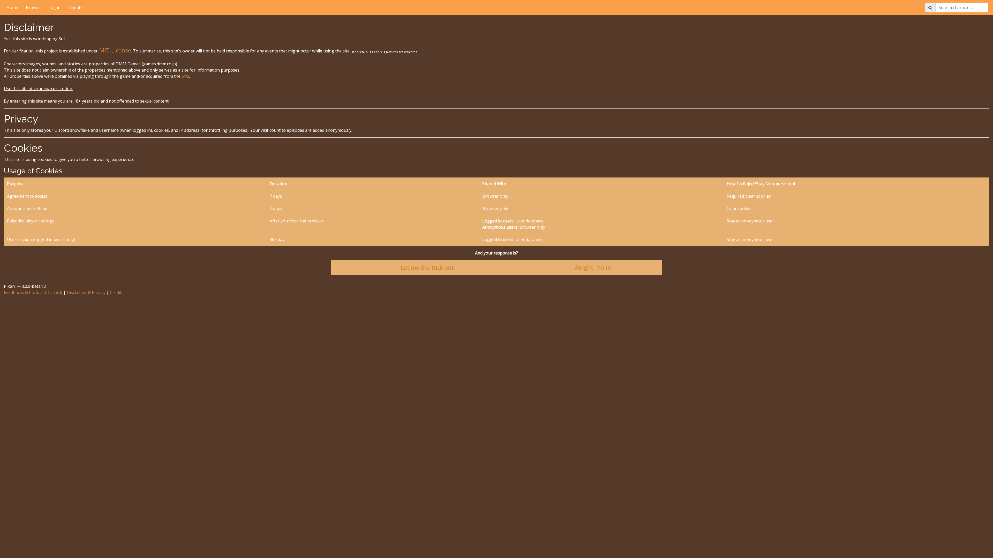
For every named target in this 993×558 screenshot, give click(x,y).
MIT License (114, 50)
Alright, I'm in (593, 267)
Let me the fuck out (427, 267)
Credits (117, 292)
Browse (33, 7)
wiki (185, 76)
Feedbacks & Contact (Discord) (33, 292)
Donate (75, 7)
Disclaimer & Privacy (86, 292)
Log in (54, 7)
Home (12, 7)
